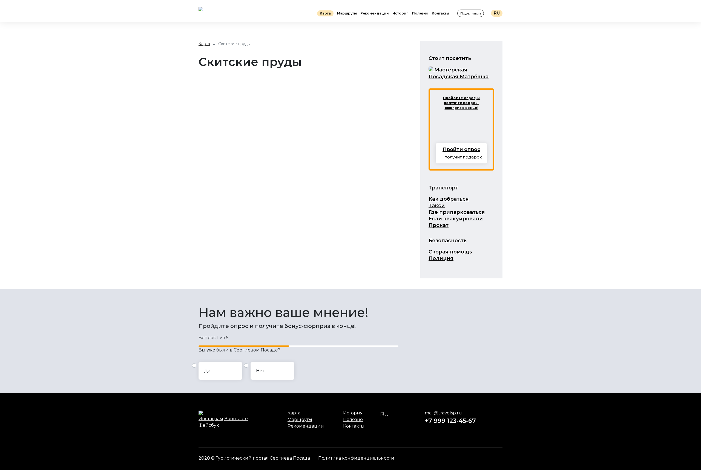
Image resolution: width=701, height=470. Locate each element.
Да (207, 370)
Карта (325, 13)
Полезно (420, 13)
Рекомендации (374, 13)
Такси (437, 206)
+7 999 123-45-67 (450, 421)
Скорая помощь (450, 252)
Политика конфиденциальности (356, 458)
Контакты (440, 13)
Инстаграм (211, 418)
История (400, 13)
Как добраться (449, 199)
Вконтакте (236, 418)
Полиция (441, 258)
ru (497, 13)
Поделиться (470, 13)
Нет (260, 370)
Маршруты (347, 13)
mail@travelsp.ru (443, 413)
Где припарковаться (457, 212)
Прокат (439, 225)
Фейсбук (209, 425)
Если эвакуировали (456, 219)
